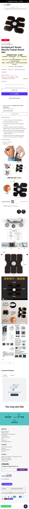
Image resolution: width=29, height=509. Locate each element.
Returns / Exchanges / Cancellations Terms (11, 456)
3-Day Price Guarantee (6, 446)
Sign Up (22, 469)
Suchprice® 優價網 (6, 43)
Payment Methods (5, 449)
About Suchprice (5, 431)
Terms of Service (18, 493)
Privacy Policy (4, 461)
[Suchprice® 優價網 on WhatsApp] (8, 479)
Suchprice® (4, 72)
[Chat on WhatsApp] (6, 506)
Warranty (3, 451)
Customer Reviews (5, 437)
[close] (27, 1)
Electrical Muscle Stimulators (19, 69)
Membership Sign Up (6, 441)
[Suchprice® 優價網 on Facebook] (3, 479)
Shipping (3, 448)
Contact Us (4, 440)
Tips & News (4, 435)
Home (12, 7)
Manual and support (6, 458)
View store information (8, 110)
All (17, 7)
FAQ (2, 438)
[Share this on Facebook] (6, 363)
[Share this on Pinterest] (9, 363)
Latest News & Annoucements (8, 434)
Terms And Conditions (6, 459)
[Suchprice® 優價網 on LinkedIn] (7, 479)
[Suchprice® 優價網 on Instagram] (5, 479)
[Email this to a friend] (13, 363)
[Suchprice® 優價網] (13, 4)
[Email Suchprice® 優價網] (2, 479)
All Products (10, 69)
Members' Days (5, 432)
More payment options (14, 98)
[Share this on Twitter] (2, 363)
